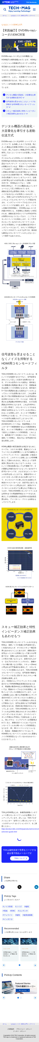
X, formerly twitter (19, 887)
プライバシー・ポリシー (24, 1029)
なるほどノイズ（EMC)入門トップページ (23, 15)
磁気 (18, 915)
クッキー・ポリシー (19, 1031)
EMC (13, 911)
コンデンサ (23, 911)
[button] (19, 965)
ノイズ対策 (8, 906)
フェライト (8, 915)
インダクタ (8, 919)
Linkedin (36, 887)
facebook (3, 887)
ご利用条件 (10, 1029)
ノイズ (19, 906)
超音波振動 (28, 915)
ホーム (5, 15)
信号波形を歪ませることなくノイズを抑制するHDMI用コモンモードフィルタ (21, 104)
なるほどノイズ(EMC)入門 (12, 25)
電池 (5, 911)
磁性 (27, 906)
